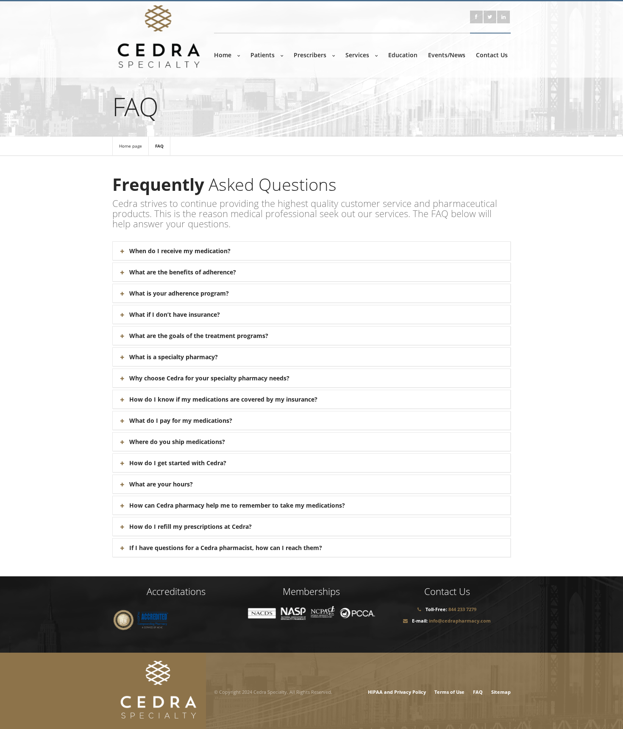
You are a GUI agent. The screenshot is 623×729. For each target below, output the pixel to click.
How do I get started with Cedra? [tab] (177, 463)
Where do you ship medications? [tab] (177, 442)
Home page (130, 146)
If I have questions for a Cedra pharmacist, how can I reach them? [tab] (225, 548)
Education (402, 55)
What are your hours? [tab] (161, 484)
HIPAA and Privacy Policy (397, 692)
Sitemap (501, 692)
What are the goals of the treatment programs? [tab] (198, 336)
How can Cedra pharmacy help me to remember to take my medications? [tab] (237, 505)
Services (357, 55)
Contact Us (492, 55)
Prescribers (310, 55)
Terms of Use (449, 692)
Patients (262, 55)
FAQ (159, 146)
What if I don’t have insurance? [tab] (174, 314)
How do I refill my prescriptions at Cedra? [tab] (190, 526)
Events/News (446, 55)
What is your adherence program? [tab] (179, 293)
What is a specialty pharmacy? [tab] (173, 357)
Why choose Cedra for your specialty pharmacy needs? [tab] (209, 378)
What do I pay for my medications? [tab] (180, 420)
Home (222, 55)
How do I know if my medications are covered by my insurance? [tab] (223, 399)
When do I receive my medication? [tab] (180, 251)
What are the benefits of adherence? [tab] (182, 272)
